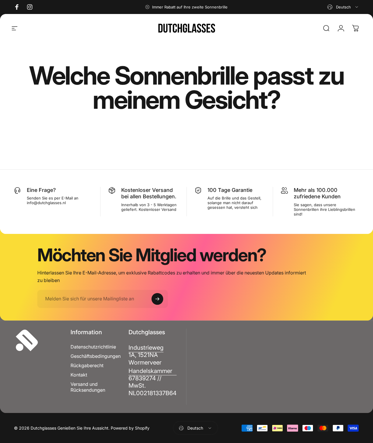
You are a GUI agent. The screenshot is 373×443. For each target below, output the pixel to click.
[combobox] (343, 7)
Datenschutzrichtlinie (93, 347)
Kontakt (79, 375)
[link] (146, 355)
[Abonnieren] (157, 299)
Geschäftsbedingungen (96, 356)
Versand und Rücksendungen (88, 387)
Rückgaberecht (87, 365)
